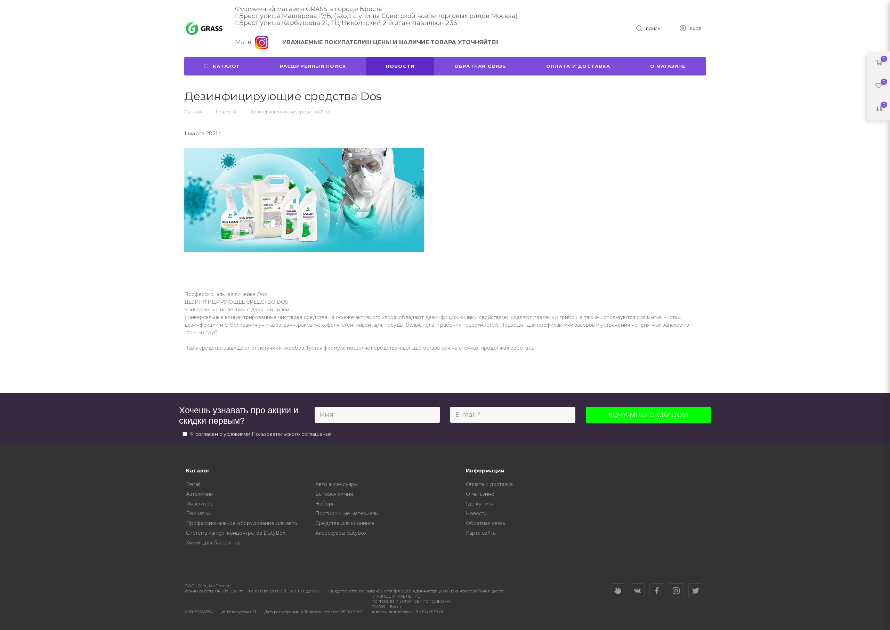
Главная (193, 111)
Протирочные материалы (347, 513)
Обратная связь (480, 66)
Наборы (325, 504)
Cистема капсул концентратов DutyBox (235, 533)
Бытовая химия (334, 494)
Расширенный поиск (313, 66)
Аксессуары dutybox (340, 533)
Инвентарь (199, 504)
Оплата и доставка (578, 66)
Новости (400, 66)
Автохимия (199, 494)
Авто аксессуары (336, 484)
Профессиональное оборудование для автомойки (245, 523)
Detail (193, 484)
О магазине (668, 66)
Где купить (479, 504)
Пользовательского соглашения (292, 434)
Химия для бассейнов (213, 543)
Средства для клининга (344, 523)
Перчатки (198, 513)
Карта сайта (481, 533)
